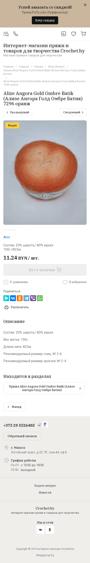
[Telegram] (26, 298)
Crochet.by (45, 508)
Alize (6, 237)
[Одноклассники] (20, 298)
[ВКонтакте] (13, 298)
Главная (8, 66)
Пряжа (38, 66)
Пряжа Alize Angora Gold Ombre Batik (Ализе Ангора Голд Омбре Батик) (44, 72)
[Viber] (33, 298)
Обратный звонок (22, 436)
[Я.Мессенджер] (6, 298)
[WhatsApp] (40, 298)
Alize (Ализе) (56, 66)
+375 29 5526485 (19, 425)
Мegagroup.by (45, 555)
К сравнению (19, 282)
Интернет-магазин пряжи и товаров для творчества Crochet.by (44, 47)
